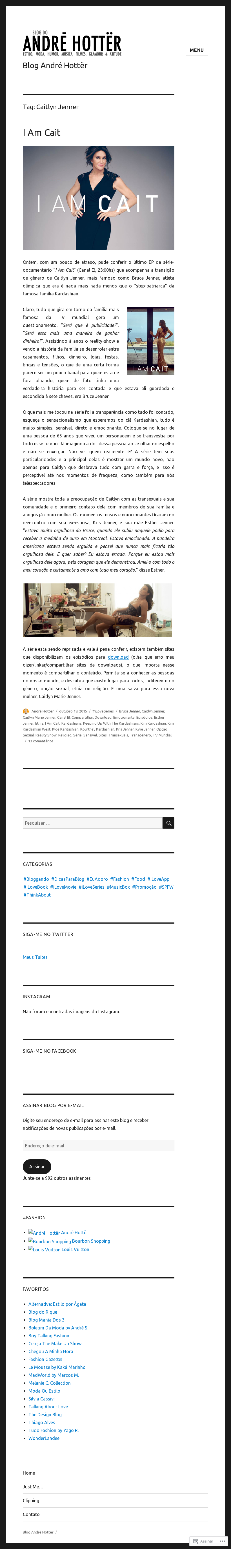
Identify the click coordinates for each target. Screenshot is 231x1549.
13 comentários (41, 741)
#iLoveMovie (63, 886)
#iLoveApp (158, 879)
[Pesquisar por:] (93, 823)
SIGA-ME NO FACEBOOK (49, 1051)
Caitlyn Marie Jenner (39, 717)
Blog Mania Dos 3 (46, 1319)
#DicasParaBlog (67, 879)
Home (29, 1472)
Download (103, 717)
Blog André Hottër (55, 65)
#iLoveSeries (103, 711)
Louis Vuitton (75, 1249)
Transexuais (118, 735)
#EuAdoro (97, 879)
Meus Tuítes (35, 957)
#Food (138, 879)
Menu (197, 50)
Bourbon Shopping (90, 1240)
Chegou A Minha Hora (50, 1351)
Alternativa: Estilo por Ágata (57, 1304)
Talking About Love (48, 1406)
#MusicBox (118, 886)
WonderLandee (43, 1438)
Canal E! (63, 717)
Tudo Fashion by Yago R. (53, 1430)
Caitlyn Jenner (153, 711)
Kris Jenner (125, 729)
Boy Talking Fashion (48, 1335)
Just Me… (33, 1486)
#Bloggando (36, 879)
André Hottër (43, 711)
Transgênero (140, 735)
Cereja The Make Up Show (54, 1343)
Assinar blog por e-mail (53, 1105)
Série (77, 735)
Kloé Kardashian (65, 729)
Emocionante (124, 717)
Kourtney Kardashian (97, 729)
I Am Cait (42, 132)
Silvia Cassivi (41, 1398)
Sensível (90, 735)
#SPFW (166, 886)
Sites (103, 735)
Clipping (31, 1500)
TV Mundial (162, 735)
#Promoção (144, 886)
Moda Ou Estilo (44, 1390)
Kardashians (71, 723)
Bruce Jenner (129, 711)
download (118, 657)
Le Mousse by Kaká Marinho (57, 1367)
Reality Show (46, 735)
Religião (65, 735)
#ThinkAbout (37, 894)
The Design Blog (45, 1414)
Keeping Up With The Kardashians (111, 723)
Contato (31, 1514)
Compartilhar (82, 717)
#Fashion (119, 879)
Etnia (39, 723)
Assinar (37, 1166)
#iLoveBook (35, 886)
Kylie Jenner (145, 729)
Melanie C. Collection (49, 1383)
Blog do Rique (42, 1312)
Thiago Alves (41, 1422)
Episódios (144, 717)
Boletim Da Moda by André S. (58, 1327)
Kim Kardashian (153, 723)
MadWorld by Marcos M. (53, 1375)
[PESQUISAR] (168, 823)
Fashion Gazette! (45, 1359)
